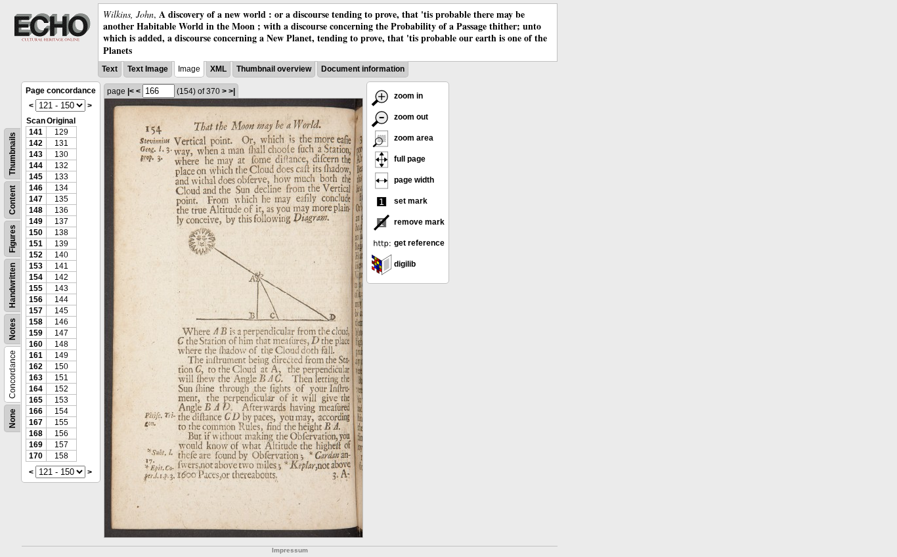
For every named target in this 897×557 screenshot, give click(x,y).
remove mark (418, 222)
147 (36, 199)
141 (36, 132)
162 (36, 366)
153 (36, 266)
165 (36, 400)
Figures (12, 239)
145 (36, 176)
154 (36, 277)
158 (36, 321)
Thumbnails (12, 153)
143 (36, 154)
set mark (409, 201)
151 (36, 243)
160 (36, 344)
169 (36, 444)
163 (36, 377)
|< (130, 91)
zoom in (407, 95)
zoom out (410, 117)
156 (36, 299)
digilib (404, 264)
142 (36, 143)
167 (36, 422)
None (12, 418)
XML (218, 69)
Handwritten (12, 285)
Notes (12, 329)
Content (12, 200)
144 (36, 165)
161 (36, 355)
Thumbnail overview (273, 69)
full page (409, 159)
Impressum (290, 550)
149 (36, 221)
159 (36, 333)
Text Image (147, 69)
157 (36, 310)
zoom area (412, 138)
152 (36, 254)
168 (36, 433)
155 (36, 288)
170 (36, 455)
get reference (418, 243)
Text (110, 69)
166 (36, 411)
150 (36, 232)
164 (36, 388)
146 (36, 187)
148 (36, 210)
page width (413, 180)
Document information (363, 69)
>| (232, 91)
